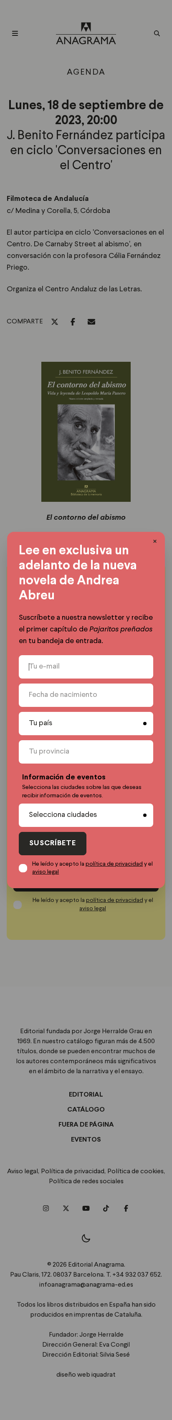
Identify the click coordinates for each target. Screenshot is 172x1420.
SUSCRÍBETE (52, 843)
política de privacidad (114, 864)
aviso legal (45, 872)
